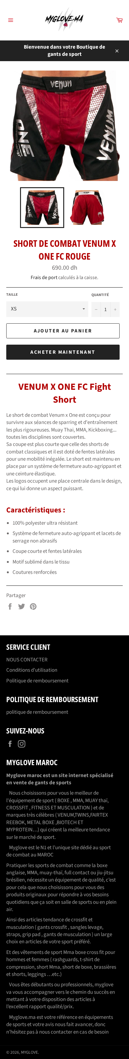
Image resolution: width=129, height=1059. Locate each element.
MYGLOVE (29, 1052)
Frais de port (44, 277)
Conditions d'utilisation (31, 670)
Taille (12, 294)
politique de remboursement (37, 712)
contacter (61, 1032)
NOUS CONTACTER (27, 660)
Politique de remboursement (37, 681)
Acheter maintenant (62, 352)
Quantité (100, 295)
